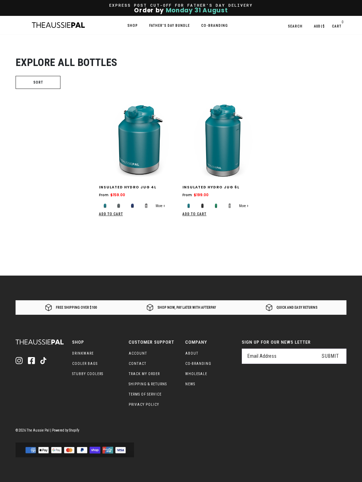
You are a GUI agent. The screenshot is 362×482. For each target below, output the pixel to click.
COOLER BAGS (85, 364)
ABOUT (191, 353)
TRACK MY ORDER (144, 374)
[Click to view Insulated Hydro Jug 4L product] (139, 139)
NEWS (190, 384)
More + (160, 206)
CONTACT (137, 364)
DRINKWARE (83, 353)
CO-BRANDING (198, 364)
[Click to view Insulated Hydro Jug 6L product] (222, 139)
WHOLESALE (196, 374)
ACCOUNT (138, 353)
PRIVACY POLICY (144, 404)
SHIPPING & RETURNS (148, 384)
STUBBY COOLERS (87, 374)
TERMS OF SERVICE (145, 394)
